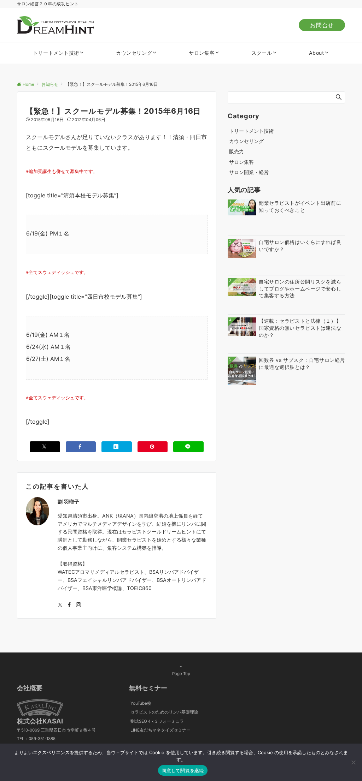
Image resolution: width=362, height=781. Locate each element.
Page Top (181, 673)
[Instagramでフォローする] (78, 605)
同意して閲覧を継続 (183, 770)
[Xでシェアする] (45, 446)
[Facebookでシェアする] (81, 446)
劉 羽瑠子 (69, 502)
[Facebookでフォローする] (69, 605)
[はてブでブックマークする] (116, 446)
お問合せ (322, 25)
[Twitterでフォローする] (60, 605)
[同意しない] (353, 762)
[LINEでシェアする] (188, 446)
